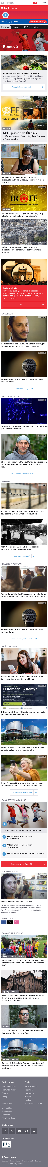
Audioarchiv (7, 1111)
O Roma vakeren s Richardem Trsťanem (25, 853)
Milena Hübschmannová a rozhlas (16, 901)
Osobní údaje (15, 1161)
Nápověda (29, 1090)
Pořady (28, 27)
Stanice (5, 1093)
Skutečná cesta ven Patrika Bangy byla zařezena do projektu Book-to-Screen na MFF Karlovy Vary (24, 464)
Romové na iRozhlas (12, 933)
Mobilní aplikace (8, 1118)
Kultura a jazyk (10, 396)
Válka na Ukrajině (9, 1086)
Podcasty (6, 1115)
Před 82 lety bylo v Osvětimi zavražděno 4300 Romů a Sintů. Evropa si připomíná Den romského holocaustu (23, 997)
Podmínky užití (27, 1161)
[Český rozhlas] (8, 2)
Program (17, 27)
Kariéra (28, 1097)
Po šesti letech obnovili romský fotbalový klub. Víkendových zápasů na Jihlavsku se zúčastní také (24, 962)
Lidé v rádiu (29, 1093)
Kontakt (28, 1100)
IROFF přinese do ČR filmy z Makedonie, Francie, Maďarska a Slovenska (23, 136)
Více (37, 27)
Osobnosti (7, 314)
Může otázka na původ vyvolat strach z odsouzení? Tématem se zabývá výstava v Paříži (21, 249)
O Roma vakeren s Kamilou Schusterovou (22, 830)
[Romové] (24, 40)
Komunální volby (9, 1090)
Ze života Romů (10, 647)
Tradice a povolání (12, 564)
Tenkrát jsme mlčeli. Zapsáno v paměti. (21, 73)
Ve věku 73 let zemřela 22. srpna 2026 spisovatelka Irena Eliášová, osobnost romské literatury (23, 179)
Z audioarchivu (10, 872)
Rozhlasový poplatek (33, 1103)
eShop (4, 1097)
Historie (6, 481)
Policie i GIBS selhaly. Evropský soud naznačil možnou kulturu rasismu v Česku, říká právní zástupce (23, 1065)
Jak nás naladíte (31, 1086)
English (38, 1161)
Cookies (5, 1161)
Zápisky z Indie (10, 288)
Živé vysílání (7, 1108)
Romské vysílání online (14, 800)
